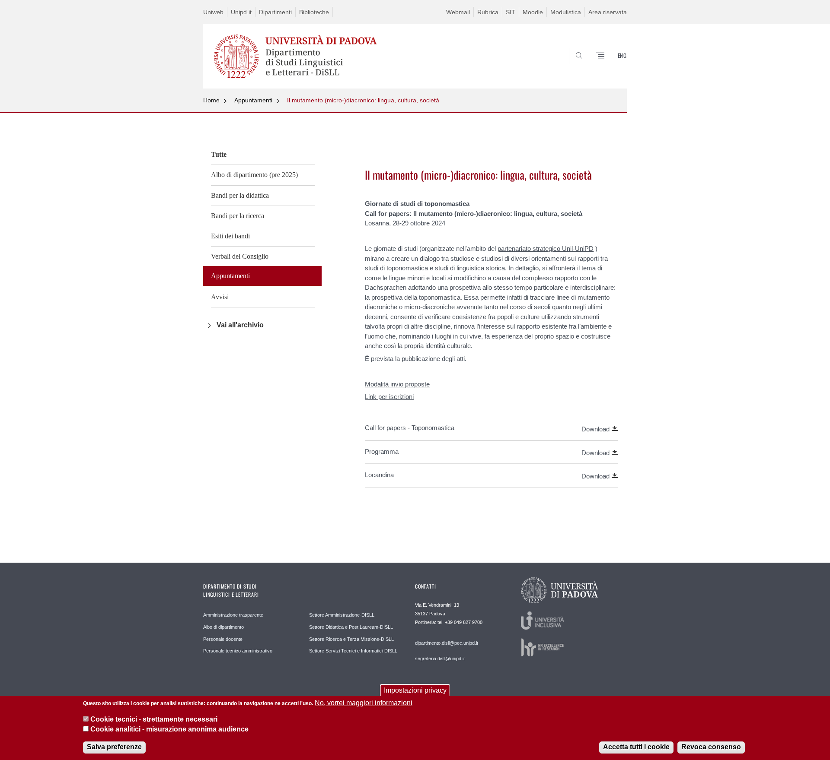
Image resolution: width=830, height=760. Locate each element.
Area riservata (607, 12)
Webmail (458, 12)
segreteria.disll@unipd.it (440, 658)
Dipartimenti (275, 12)
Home (211, 100)
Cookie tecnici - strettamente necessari (153, 719)
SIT (510, 12)
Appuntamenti (253, 100)
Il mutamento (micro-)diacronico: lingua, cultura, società (363, 100)
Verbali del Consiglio (239, 256)
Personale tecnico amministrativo (237, 650)
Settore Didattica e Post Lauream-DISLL (351, 627)
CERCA (613, 68)
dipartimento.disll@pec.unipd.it (446, 643)
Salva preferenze (114, 746)
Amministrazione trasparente (233, 615)
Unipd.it (241, 12)
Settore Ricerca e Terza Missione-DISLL (351, 639)
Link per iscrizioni (389, 396)
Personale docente (223, 639)
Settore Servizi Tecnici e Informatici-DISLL (353, 650)
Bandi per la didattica (240, 195)
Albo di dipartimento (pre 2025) (254, 174)
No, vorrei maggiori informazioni (363, 702)
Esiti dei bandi (230, 236)
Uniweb (213, 12)
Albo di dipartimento (223, 627)
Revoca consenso (711, 746)
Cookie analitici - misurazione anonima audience (169, 729)
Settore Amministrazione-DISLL (341, 615)
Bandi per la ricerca (237, 215)
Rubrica (487, 12)
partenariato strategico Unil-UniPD (546, 248)
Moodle (533, 12)
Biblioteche (314, 12)
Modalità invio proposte (397, 384)
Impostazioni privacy (415, 690)
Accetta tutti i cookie (636, 746)
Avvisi (220, 297)
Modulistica (565, 12)
